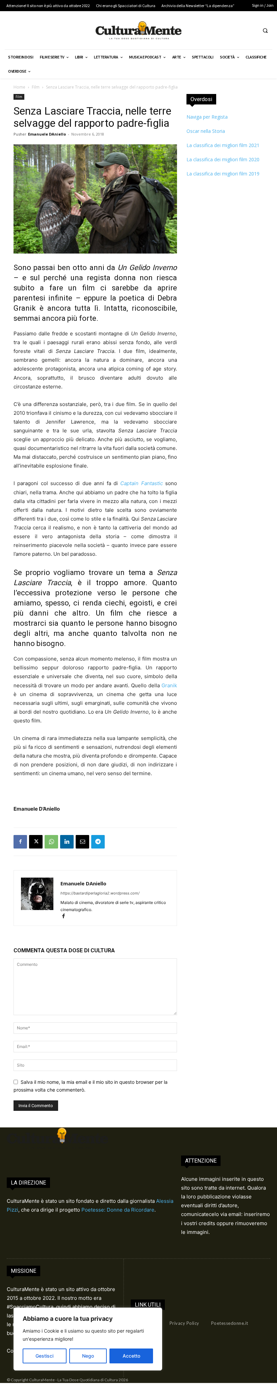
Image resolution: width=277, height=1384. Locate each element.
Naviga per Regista (207, 117)
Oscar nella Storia (205, 131)
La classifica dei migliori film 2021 (222, 145)
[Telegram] (98, 842)
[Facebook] (20, 842)
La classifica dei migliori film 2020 (222, 159)
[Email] (82, 842)
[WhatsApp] (51, 842)
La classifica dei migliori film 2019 (222, 173)
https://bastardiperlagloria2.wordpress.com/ (100, 893)
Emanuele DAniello (47, 134)
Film (36, 87)
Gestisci (44, 1356)
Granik (169, 685)
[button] (265, 30)
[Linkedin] (67, 842)
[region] (88, 1339)
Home (19, 87)
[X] (36, 842)
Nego (88, 1356)
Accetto (131, 1356)
